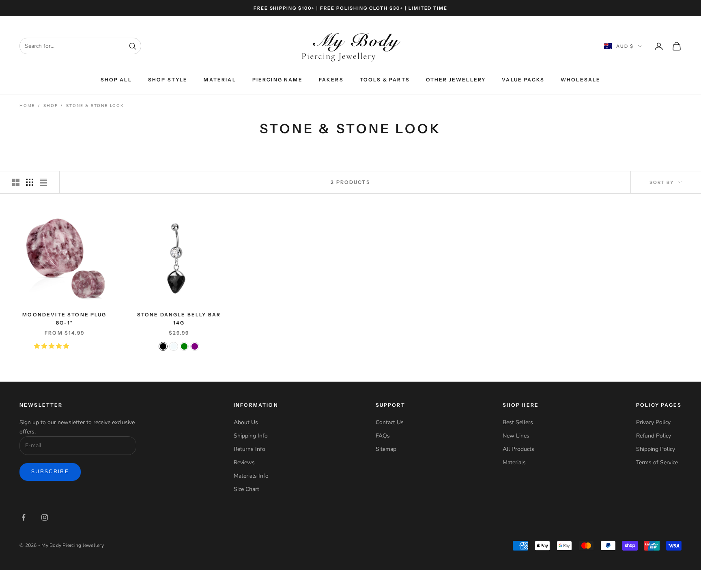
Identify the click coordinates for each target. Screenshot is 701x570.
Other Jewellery (456, 80)
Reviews (244, 462)
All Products (518, 449)
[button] (52, 346)
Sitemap (386, 449)
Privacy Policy (653, 422)
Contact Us (390, 422)
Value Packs (523, 80)
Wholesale (580, 80)
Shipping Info (251, 436)
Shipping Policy (655, 449)
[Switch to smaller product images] (29, 182)
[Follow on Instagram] (45, 517)
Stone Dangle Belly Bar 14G (179, 319)
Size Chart (246, 489)
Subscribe (50, 471)
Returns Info (249, 449)
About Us (246, 422)
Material (220, 80)
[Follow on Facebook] (23, 517)
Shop (50, 106)
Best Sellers (518, 422)
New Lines (516, 436)
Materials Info (251, 476)
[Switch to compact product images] (43, 182)
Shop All (116, 80)
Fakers (331, 80)
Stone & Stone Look (94, 106)
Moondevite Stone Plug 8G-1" (64, 319)
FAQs (383, 436)
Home (27, 106)
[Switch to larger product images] (15, 182)
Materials (514, 462)
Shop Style (168, 80)
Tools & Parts (385, 80)
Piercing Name (277, 80)
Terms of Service (657, 462)
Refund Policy (653, 436)
